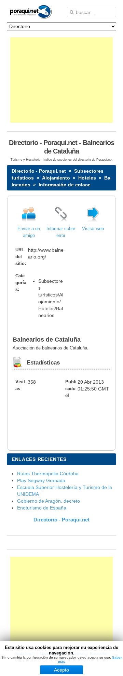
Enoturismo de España (41, 508)
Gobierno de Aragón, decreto (48, 501)
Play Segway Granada (41, 480)
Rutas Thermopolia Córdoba (48, 473)
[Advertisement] (61, 80)
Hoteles (87, 178)
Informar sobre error (60, 232)
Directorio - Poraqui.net (39, 171)
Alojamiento (56, 178)
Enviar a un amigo (28, 232)
